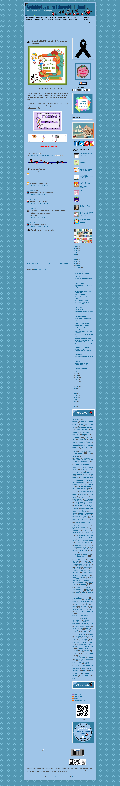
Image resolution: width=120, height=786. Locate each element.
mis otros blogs (86, 22)
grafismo (78, 567)
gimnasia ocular (88, 564)
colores (77, 458)
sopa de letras (78, 666)
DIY (86, 530)
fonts (88, 562)
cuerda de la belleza (88, 477)
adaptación (75, 421)
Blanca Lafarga (34, 172)
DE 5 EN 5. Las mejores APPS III (83, 338)
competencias (87, 458)
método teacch (78, 604)
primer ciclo (84, 641)
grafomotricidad (76, 568)
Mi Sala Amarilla (78, 692)
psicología (85, 650)
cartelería (87, 449)
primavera (75, 641)
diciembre (78, 265)
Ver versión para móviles (47, 265)
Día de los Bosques (81, 502)
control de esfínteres (77, 471)
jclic (73, 582)
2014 (75, 395)
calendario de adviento (78, 445)
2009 (75, 406)
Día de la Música (79, 500)
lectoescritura (77, 589)
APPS (41, 22)
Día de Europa (83, 494)
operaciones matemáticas (80, 621)
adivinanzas (84, 421)
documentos (76, 532)
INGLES (65, 19)
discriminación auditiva (79, 527)
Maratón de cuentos (77, 599)
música (91, 609)
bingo (86, 441)
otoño (84, 625)
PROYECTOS (58, 19)
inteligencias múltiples (83, 578)
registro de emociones (84, 656)
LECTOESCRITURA (72, 17)
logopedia (90, 592)
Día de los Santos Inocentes (85, 503)
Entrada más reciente (32, 263)
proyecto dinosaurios (85, 648)
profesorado (88, 646)
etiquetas (75, 552)
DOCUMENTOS (29, 19)
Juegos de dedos (79, 309)
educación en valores (85, 537)
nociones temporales (86, 615)
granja (86, 568)
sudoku (86, 666)
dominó (87, 532)
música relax (79, 611)
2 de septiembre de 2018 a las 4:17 (39, 203)
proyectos (75, 650)
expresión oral (89, 557)
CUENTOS (52, 22)
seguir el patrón (77, 663)
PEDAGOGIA (35, 22)
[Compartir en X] (59, 155)
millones (87, 604)
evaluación (86, 552)
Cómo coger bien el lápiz (81, 300)
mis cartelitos (77, 22)
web (81, 677)
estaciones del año (83, 548)
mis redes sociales (68, 22)
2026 (75, 246)
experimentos (79, 556)
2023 (75, 252)
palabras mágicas (80, 626)
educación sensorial (77, 544)
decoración (79, 480)
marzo (77, 381)
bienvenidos (79, 441)
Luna (74, 596)
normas (84, 617)
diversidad (75, 530)
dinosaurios (76, 525)
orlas (77, 625)
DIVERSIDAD (85, 19)
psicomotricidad (76, 651)
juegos (83, 584)
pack (92, 625)
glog (73, 565)
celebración (37, 155)
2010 (75, 404)
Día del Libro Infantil (81, 507)
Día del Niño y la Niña (81, 510)
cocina (80, 455)
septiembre (78, 271)
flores (83, 562)
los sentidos (88, 594)
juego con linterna (81, 582)
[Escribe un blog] (57, 155)
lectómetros (89, 589)
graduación (90, 565)
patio (81, 628)
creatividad (90, 474)
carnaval (75, 449)
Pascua (74, 628)
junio (76, 375)
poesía (91, 636)
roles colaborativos (86, 659)
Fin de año (85, 561)
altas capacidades (86, 422)
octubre (77, 269)
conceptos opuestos (89, 462)
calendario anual (86, 444)
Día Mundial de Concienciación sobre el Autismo (82, 519)
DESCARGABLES (30, 17)
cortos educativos (77, 474)
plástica (91, 634)
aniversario (84, 424)
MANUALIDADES (62, 17)
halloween (75, 572)
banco (74, 439)
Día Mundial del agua (80, 522)
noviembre (78, 267)
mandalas (85, 596)
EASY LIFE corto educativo (82, 289)
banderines (83, 439)
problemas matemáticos (84, 644)
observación (76, 620)
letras (89, 590)
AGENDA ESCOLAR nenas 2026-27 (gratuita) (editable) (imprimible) (86, 169)
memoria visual (81, 603)
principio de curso (44, 155)
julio (76, 373)
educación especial (84, 539)
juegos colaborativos (78, 585)
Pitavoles (76, 698)
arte (92, 429)
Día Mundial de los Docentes (86, 521)
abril (76, 379)
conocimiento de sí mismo (80, 466)
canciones (85, 447)
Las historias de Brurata (80, 700)
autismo (88, 437)
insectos (91, 577)
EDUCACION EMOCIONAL (75, 19)
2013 (75, 397)
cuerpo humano (79, 479)
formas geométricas (77, 564)
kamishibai (79, 587)
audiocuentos (90, 435)
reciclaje (87, 651)
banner (91, 439)
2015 (75, 393)
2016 (75, 391)
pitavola (32, 208)
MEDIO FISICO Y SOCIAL (47, 19)
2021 (75, 257)
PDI (87, 628)
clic (73, 455)
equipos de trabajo (79, 545)
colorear (75, 456)
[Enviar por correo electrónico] (56, 155)
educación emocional (86, 535)
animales (75, 424)
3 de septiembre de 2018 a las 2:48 (39, 226)
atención (85, 434)
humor (88, 574)
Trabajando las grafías (85, 190)
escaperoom (89, 545)
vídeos (86, 675)
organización (75, 623)
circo (90, 453)
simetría (78, 665)
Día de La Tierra (89, 500)
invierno (87, 580)
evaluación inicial (87, 554)
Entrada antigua (64, 263)
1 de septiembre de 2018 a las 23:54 (39, 185)
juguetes (91, 585)
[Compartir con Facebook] (60, 155)
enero (77, 386)
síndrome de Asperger (87, 665)
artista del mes (87, 431)
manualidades (79, 598)
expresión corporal (77, 557)
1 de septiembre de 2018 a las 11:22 (39, 176)
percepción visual (77, 633)
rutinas (74, 660)
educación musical (83, 542)
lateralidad (88, 587)
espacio (85, 547)
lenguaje (80, 591)
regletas (74, 657)
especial (91, 547)
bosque (90, 442)
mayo (77, 377)
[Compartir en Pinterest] (62, 155)
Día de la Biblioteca (84, 496)
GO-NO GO (82, 565)
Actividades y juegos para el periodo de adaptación (85, 221)
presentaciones (84, 639)
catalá (89, 451)
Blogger (74, 776)
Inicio (49, 263)
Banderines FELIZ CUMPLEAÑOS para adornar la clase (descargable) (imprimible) (85, 185)
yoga (73, 678)
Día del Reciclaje (83, 511)
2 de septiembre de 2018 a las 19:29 (39, 217)
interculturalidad (76, 580)
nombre (74, 617)
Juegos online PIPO (85, 198)
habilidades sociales (86, 570)
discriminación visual (80, 529)
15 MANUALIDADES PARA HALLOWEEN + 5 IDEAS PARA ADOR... (84, 275)
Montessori (83, 606)
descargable (88, 484)
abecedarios (76, 419)
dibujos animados (86, 524)
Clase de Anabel (78, 696)
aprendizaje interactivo (85, 427)
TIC (84, 670)
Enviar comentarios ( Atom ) (41, 269)
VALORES (28, 22)
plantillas (82, 634)
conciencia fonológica (83, 464)
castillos (83, 451)
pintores (74, 634)
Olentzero (87, 620)
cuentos (75, 477)
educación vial (90, 544)
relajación (82, 657)
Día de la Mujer (89, 499)
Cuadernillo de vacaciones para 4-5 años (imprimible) (86, 176)
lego (73, 590)
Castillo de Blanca (78, 694)
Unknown (32, 181)
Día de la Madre (78, 499)
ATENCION (37, 19)
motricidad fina (78, 609)
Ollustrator (57, 776)
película (86, 631)
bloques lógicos (82, 442)
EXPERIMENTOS (39, 17)
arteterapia (78, 431)
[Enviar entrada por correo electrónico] (40, 153)
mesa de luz (90, 603)
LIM (73, 592)
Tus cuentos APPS (80, 294)
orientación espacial (87, 623)
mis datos (59, 22)
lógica (83, 592)
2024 (75, 250)
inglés (82, 577)
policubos (78, 637)
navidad (90, 611)
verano (75, 675)
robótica (78, 659)
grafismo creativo (87, 567)
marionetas (88, 599)
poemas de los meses (81, 636)
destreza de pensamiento (79, 490)
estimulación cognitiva (80, 550)
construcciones (86, 469)
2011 (75, 401)
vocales (74, 676)
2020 (75, 259)
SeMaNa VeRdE (89, 663)
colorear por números (88, 456)
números (85, 618)
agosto (77, 371)
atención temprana (77, 435)
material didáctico (87, 601)
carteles (74, 451)
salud (80, 660)
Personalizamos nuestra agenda (83, 343)
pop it (84, 637)
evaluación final (76, 554)
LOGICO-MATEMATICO (83, 17)
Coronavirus (86, 472)
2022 (75, 254)
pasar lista (88, 626)
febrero (77, 384)
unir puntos (86, 673)
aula (32, 155)
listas (77, 592)
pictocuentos (88, 633)
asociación (86, 432)
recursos (52, 155)
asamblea (75, 432)
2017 (75, 388)
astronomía (75, 434)
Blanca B (32, 190)
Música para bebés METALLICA (83, 329)
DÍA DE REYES (79, 505)
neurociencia (82, 613)
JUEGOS (46, 22)
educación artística (86, 534)
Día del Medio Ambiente (87, 508)
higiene (85, 572)
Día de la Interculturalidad (87, 497)
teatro (83, 668)
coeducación (88, 455)
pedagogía (76, 630)
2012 (75, 399)
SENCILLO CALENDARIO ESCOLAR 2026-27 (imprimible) (86, 214)
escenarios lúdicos (76, 547)
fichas (80, 559)
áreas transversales (82, 429)
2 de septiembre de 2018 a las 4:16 (39, 194)
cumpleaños (90, 479)
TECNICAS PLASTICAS (50, 17)
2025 (75, 248)
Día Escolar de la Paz (83, 514)
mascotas (75, 601)
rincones (91, 657)
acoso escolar (87, 419)
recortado (75, 653)
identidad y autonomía (80, 575)
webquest (88, 676)
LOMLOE (78, 594)
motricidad (85, 607)
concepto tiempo (85, 461)
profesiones (75, 646)
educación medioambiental (82, 540)
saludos (87, 660)
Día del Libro (90, 505)
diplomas (87, 525)
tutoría (84, 671)
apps (80, 426)
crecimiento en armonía (83, 475)
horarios (81, 574)
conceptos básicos (77, 462)
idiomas (74, 577)
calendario (75, 444)
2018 (75, 263)
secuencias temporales (85, 662)
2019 (75, 261)
